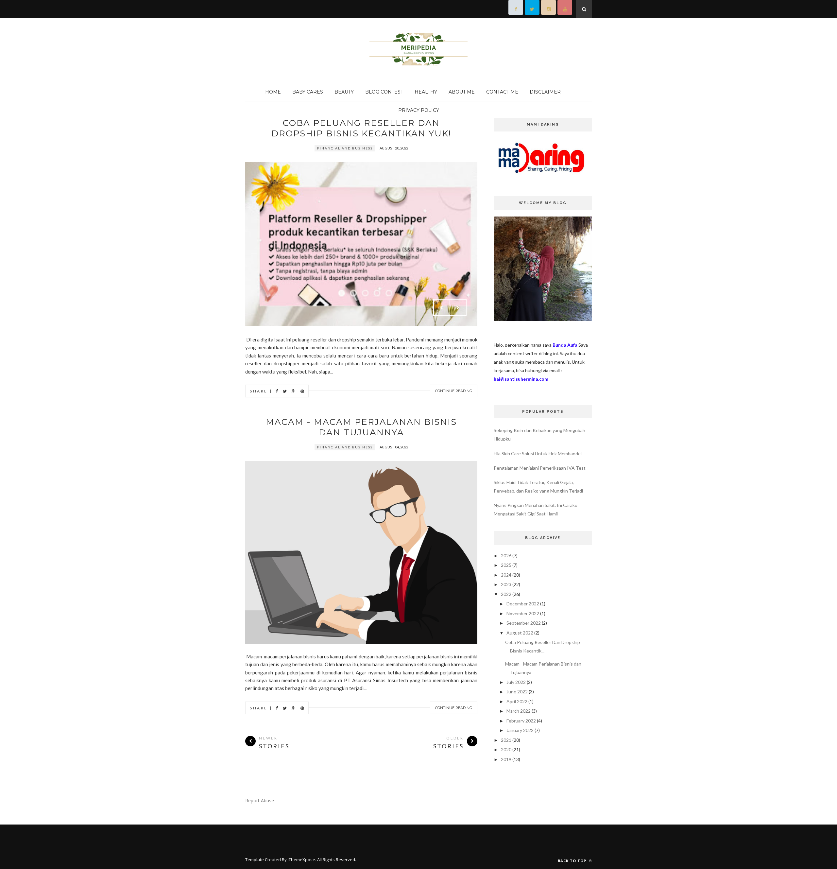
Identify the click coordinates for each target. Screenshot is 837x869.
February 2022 (521, 720)
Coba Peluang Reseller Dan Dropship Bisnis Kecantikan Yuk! (361, 128)
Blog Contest (384, 92)
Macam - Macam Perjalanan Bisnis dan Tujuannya (361, 427)
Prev (441, 307)
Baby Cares (307, 92)
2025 (506, 565)
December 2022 (522, 603)
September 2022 (523, 623)
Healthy (426, 92)
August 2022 (519, 632)
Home (273, 92)
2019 (506, 759)
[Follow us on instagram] (549, 9)
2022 (506, 594)
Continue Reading (453, 391)
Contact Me (502, 92)
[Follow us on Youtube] (565, 9)
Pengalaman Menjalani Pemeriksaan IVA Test (540, 468)
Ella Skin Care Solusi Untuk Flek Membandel (538, 453)
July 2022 (516, 682)
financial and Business (345, 148)
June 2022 (517, 691)
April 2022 (516, 701)
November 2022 (522, 613)
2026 (506, 555)
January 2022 (520, 730)
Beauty (344, 92)
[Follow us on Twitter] (532, 9)
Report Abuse (259, 800)
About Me (462, 92)
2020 (506, 749)
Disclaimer (545, 92)
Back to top (573, 860)
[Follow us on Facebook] (516, 9)
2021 (506, 740)
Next (458, 307)
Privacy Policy (418, 110)
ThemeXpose (302, 859)
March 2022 (518, 711)
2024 (506, 575)
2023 (506, 584)
